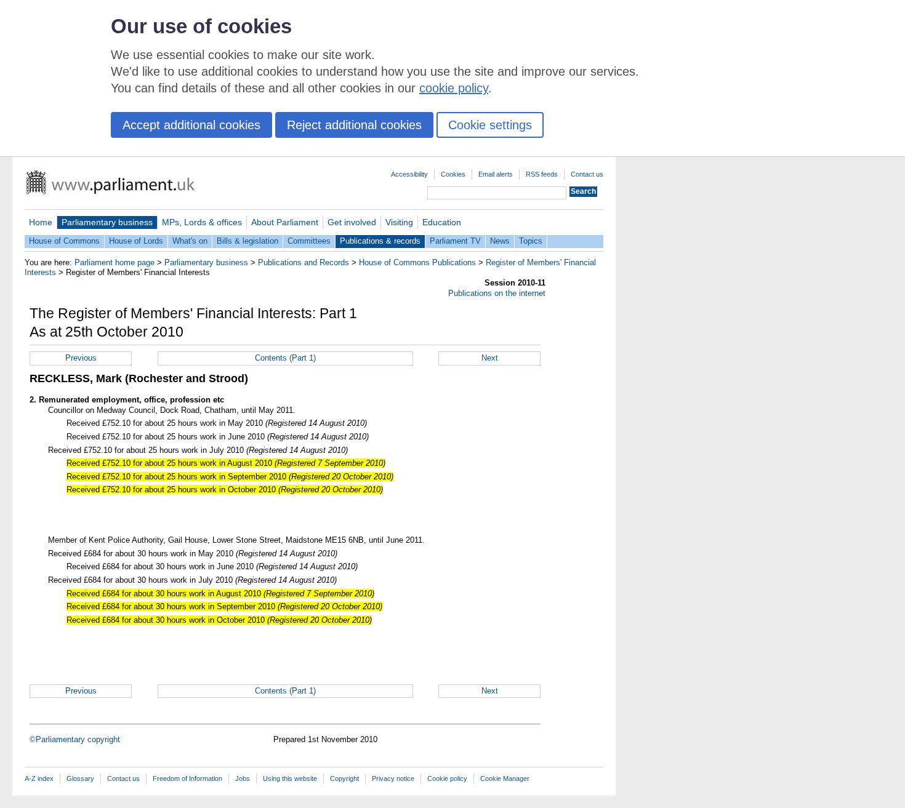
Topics (530, 241)
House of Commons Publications (417, 262)
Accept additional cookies (191, 125)
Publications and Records (303, 262)
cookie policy (453, 88)
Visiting (399, 222)
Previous (81, 357)
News (500, 241)
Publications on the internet (496, 293)
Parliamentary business (107, 222)
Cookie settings (490, 125)
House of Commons (64, 241)
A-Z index (39, 778)
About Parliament (284, 222)
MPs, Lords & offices (202, 222)
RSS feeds (542, 174)
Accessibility (409, 174)
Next (489, 357)
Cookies (453, 174)
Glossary (80, 778)
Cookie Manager (504, 778)
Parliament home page (114, 262)
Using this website (290, 778)
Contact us (587, 174)
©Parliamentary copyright (75, 739)
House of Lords (136, 241)
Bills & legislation (247, 241)
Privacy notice (393, 778)
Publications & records (380, 241)
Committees (309, 241)
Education (441, 222)
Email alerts (495, 174)
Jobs (242, 778)
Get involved (352, 222)
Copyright (344, 778)
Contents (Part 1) (285, 357)
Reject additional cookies (354, 125)
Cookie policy (447, 778)
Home (40, 222)
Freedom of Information (187, 778)
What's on (189, 241)
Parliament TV (455, 241)
